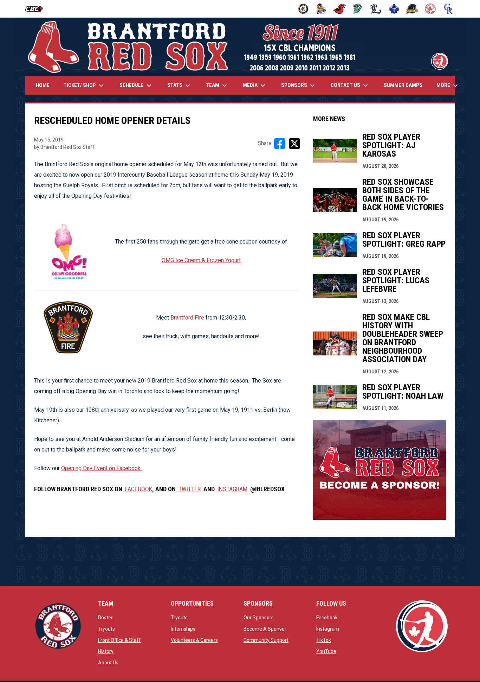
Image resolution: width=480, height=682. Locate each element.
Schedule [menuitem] (136, 85)
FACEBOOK (138, 489)
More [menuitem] (448, 85)
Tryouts (106, 629)
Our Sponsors (259, 617)
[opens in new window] (379, 517)
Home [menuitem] (43, 85)
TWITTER (190, 489)
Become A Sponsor (265, 629)
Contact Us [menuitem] (350, 85)
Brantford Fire (187, 317)
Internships (183, 629)
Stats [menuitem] (179, 85)
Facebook (327, 617)
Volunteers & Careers (194, 640)
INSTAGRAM (232, 489)
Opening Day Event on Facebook (101, 468)
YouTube (326, 651)
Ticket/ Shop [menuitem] (84, 85)
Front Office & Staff (119, 640)
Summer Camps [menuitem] (403, 85)
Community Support (266, 640)
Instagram (327, 629)
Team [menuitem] (217, 85)
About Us (108, 662)
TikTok (323, 640)
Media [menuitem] (255, 85)
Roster (105, 617)
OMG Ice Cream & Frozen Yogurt (201, 260)
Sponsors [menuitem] (299, 85)
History (105, 651)
